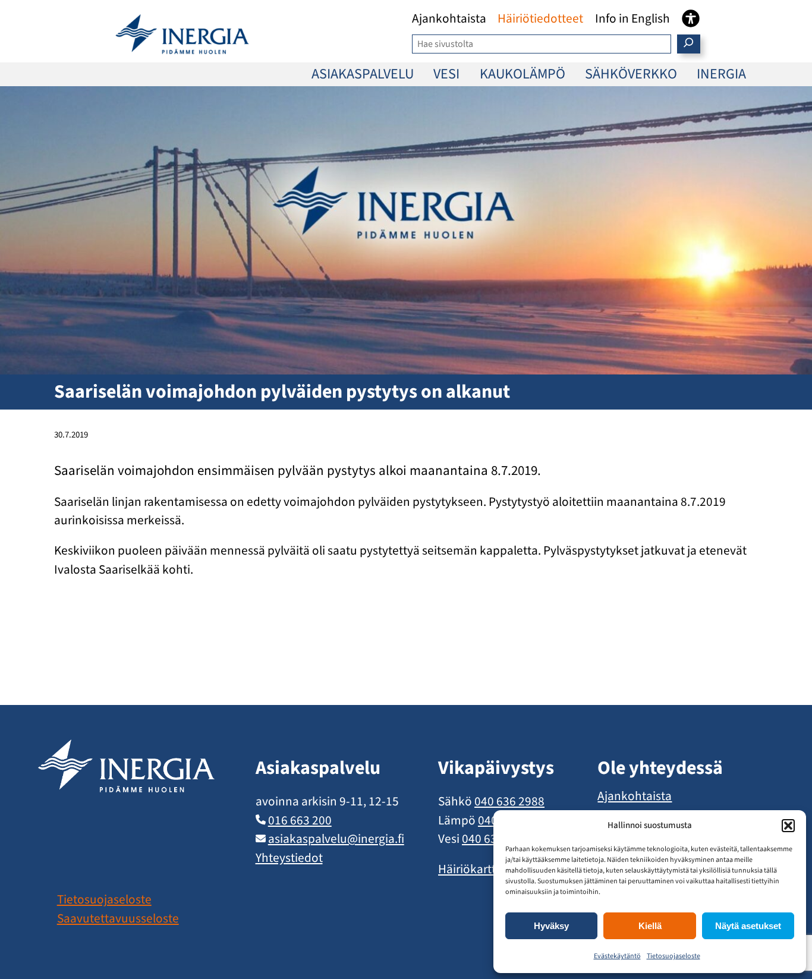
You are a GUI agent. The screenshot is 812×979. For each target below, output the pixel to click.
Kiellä (650, 926)
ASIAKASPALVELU (362, 74)
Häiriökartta (470, 869)
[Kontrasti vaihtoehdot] (690, 18)
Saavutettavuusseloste (118, 918)
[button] (788, 826)
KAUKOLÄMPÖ (522, 74)
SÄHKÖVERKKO (631, 74)
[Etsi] (688, 43)
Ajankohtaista (634, 796)
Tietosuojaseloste (673, 956)
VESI (446, 74)
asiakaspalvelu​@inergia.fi (336, 839)
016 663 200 (300, 820)
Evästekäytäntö (617, 956)
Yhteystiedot (289, 858)
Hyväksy (551, 926)
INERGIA (721, 74)
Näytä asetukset (748, 926)
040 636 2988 (509, 801)
